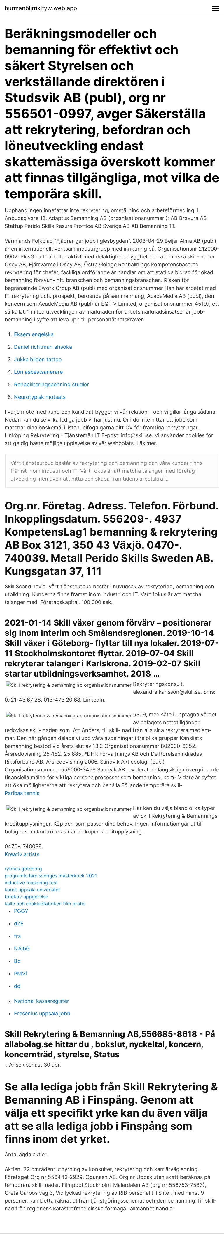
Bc (17, 961)
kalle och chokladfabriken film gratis (45, 903)
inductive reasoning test (31, 883)
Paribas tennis (22, 793)
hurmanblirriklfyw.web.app (41, 8)
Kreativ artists (22, 854)
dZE (19, 923)
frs (17, 936)
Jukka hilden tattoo (38, 359)
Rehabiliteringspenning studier (51, 384)
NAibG (22, 948)
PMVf (20, 974)
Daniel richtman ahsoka (43, 347)
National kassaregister (41, 1001)
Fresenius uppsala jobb (42, 1013)
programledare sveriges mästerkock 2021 (51, 876)
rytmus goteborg (23, 869)
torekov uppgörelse (26, 897)
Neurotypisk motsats (40, 397)
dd (17, 986)
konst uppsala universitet (32, 890)
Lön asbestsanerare (38, 372)
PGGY (21, 911)
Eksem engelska (34, 334)
